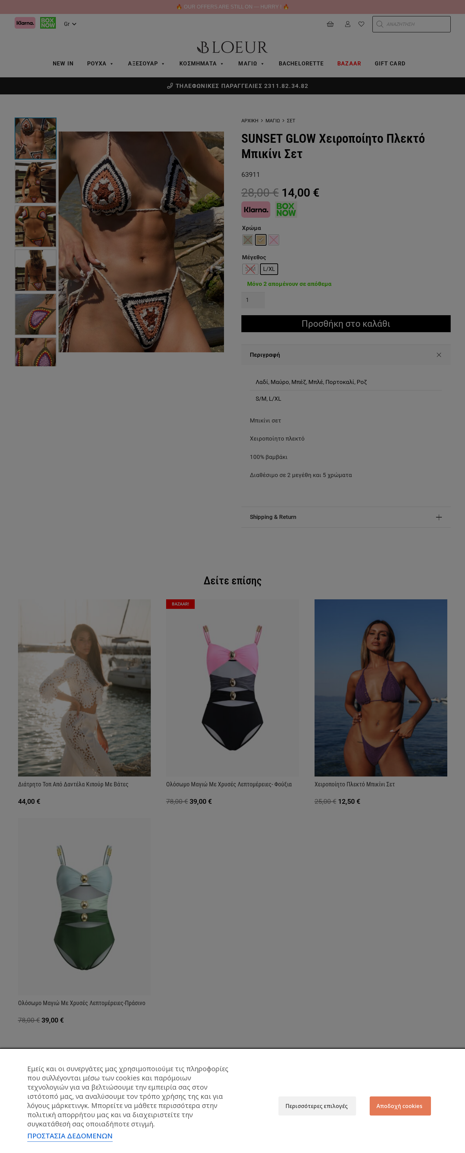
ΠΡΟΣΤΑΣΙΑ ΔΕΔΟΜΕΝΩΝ (70, 1135)
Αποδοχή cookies (399, 1106)
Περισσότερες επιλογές (316, 1106)
